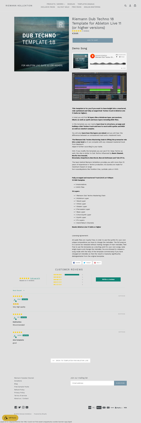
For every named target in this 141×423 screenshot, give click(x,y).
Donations (18, 381)
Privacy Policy (19, 393)
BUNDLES (71, 4)
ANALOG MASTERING (92, 7)
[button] (77, 31)
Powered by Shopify (40, 414)
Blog (16, 384)
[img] (17, 296)
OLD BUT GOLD (63, 7)
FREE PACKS (76, 7)
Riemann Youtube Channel (24, 378)
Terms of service (20, 396)
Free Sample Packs (21, 387)
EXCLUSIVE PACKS (48, 7)
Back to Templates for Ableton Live (72, 360)
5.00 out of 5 (35, 278)
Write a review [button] (108, 279)
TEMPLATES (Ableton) (86, 4)
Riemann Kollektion (19, 5)
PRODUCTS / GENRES (55, 4)
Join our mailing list (79, 378)
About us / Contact (21, 398)
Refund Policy (19, 390)
